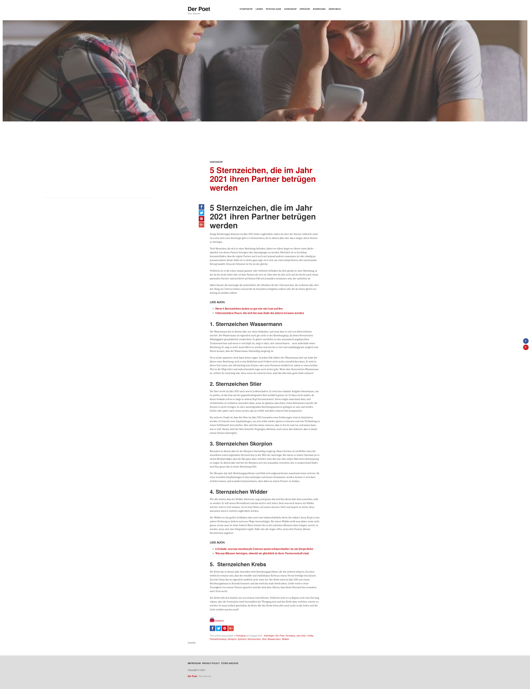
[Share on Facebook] (526, 341)
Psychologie (273, 8)
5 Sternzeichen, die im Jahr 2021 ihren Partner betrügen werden (263, 178)
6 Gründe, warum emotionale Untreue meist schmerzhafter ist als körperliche (264, 549)
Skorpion (232, 639)
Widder (285, 639)
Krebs (310, 635)
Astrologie (269, 635)
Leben (259, 8)
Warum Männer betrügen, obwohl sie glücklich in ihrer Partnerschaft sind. (262, 553)
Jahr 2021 (301, 635)
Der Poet (199, 9)
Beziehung (319, 8)
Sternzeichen (254, 639)
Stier (264, 639)
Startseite (246, 8)
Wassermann (274, 639)
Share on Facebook (201, 207)
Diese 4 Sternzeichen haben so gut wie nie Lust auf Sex (249, 308)
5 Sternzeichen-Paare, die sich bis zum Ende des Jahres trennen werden (259, 313)
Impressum (194, 663)
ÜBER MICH (335, 8)
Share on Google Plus (201, 224)
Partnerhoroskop (218, 639)
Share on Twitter (201, 213)
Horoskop (290, 8)
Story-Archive (230, 663)
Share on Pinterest (201, 219)
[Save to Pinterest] (526, 347)
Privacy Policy (211, 663)
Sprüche (305, 8)
